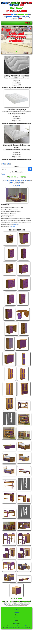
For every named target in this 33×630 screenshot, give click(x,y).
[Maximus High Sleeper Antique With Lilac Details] (9, 490)
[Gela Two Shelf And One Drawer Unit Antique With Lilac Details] (9, 275)
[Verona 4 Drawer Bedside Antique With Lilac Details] (11, 260)
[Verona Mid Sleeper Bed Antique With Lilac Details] (9, 571)
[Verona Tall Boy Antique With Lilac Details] (24, 395)
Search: (16, 166)
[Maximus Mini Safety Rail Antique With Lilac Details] (16, 203)
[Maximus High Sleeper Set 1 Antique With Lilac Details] (9, 503)
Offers (16, 620)
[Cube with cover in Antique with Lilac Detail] (16, 596)
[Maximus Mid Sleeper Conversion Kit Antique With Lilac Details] (24, 518)
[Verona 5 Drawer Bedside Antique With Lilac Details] (23, 260)
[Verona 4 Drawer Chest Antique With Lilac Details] (10, 290)
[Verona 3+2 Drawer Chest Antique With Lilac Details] (23, 275)
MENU (27, 23)
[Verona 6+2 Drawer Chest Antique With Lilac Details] (22, 305)
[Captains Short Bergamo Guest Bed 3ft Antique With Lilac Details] (24, 463)
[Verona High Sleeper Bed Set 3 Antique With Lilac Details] (24, 559)
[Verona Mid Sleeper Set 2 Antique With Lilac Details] (9, 582)
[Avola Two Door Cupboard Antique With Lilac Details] (9, 350)
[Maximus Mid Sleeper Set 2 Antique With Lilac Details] (24, 530)
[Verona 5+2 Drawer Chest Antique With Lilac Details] (10, 305)
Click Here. (16, 224)
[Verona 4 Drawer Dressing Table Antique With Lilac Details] (11, 335)
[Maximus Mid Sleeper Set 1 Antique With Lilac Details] (9, 530)
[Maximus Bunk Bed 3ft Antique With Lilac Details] (23, 410)
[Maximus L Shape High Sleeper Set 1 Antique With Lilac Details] (9, 439)
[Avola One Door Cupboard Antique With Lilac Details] (24, 335)
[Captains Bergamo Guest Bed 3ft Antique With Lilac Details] (24, 451)
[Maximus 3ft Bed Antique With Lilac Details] (24, 475)
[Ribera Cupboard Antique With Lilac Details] (9, 365)
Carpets (16, 612)
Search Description (17, 172)
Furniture (16, 618)
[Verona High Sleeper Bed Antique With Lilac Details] (9, 545)
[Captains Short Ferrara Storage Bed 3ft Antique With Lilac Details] (9, 475)
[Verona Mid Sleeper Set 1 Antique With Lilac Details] (24, 571)
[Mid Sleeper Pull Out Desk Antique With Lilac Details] (22, 320)
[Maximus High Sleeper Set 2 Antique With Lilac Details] (24, 503)
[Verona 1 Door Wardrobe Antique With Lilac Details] (23, 365)
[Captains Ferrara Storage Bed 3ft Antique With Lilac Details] (9, 463)
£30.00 (16, 185)
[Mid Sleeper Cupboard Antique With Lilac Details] (22, 350)
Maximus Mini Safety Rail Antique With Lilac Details (17, 181)
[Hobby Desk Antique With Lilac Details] (9, 320)
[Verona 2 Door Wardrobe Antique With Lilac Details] (10, 380)
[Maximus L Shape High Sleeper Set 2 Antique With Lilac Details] (24, 439)
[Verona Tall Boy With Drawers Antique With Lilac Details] (9, 410)
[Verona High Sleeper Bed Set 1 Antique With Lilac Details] (24, 545)
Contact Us (16, 623)
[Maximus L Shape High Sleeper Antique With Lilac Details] (24, 425)
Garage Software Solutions (23, 625)
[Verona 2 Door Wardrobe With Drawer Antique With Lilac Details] (23, 380)
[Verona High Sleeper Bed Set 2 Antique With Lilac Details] (9, 559)
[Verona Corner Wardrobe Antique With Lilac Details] (9, 395)
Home (16, 609)
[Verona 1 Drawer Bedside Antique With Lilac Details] (10, 245)
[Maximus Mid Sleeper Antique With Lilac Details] (9, 518)
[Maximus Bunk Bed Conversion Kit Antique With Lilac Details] (9, 425)
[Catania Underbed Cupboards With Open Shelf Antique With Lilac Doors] (24, 582)
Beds (16, 615)
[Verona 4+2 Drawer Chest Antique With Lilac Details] (24, 290)
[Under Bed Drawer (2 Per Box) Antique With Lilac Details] (9, 451)
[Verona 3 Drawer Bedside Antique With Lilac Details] (24, 245)
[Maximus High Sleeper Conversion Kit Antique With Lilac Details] (24, 490)
